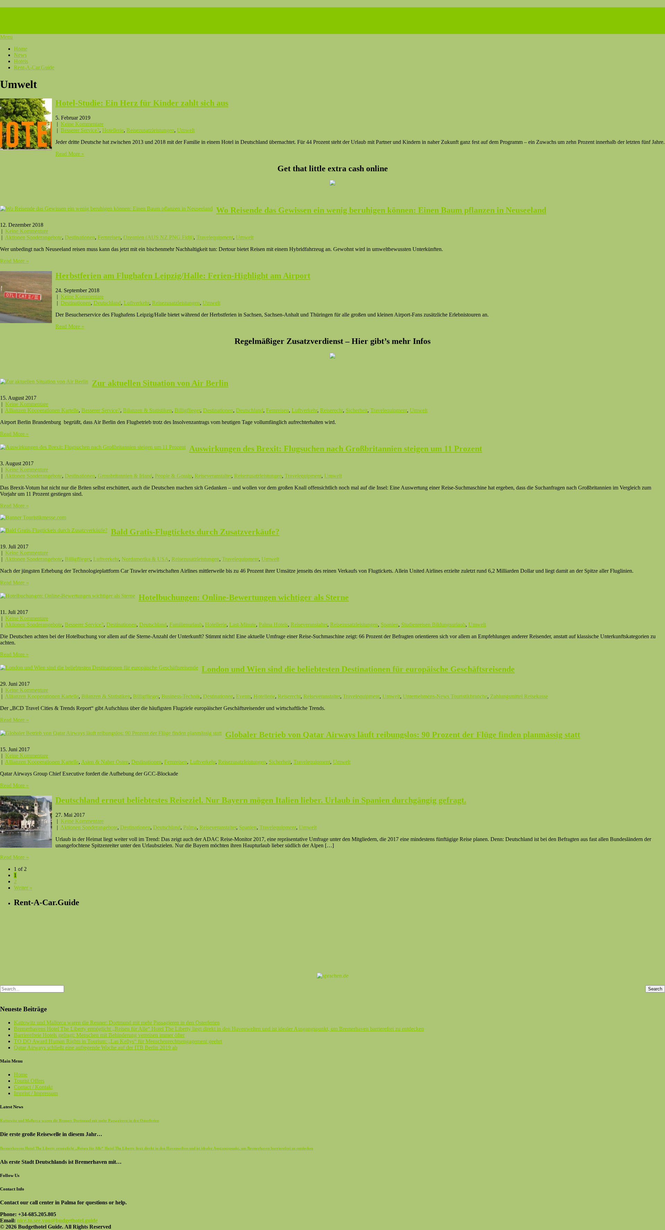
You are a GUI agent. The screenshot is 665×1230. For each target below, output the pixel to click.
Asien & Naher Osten (104, 762)
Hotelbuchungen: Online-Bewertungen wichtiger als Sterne (244, 597)
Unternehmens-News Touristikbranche (445, 696)
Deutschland (107, 303)
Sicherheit (356, 410)
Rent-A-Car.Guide (34, 67)
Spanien (389, 624)
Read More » (69, 154)
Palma (190, 827)
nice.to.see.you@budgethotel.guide (57, 1220)
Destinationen (80, 237)
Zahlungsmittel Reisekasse (519, 696)
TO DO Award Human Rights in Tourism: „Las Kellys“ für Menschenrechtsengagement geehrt (118, 1041)
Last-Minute (242, 624)
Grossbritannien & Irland (125, 476)
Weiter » (23, 888)
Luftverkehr (136, 303)
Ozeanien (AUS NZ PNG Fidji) (158, 237)
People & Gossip (173, 476)
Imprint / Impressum (36, 1093)
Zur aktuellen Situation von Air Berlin (160, 383)
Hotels (21, 61)
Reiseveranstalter (213, 476)
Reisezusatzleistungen (150, 130)
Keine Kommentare (82, 124)
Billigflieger (187, 410)
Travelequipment (214, 237)
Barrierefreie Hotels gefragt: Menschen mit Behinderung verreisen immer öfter (99, 1035)
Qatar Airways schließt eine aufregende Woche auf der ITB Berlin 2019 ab (95, 1047)
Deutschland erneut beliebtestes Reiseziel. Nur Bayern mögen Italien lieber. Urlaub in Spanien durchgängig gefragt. (260, 800)
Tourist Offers (29, 1081)
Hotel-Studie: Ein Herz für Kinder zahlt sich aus (141, 102)
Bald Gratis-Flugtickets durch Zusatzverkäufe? (195, 531)
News (20, 55)
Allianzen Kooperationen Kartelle (42, 410)
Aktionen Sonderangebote (33, 237)
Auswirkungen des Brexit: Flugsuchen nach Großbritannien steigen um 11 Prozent (335, 448)
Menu (6, 37)
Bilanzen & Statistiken (147, 410)
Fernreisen (109, 237)
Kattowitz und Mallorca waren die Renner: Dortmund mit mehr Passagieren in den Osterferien (117, 1022)
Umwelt (186, 130)
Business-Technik (180, 696)
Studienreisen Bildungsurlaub (433, 624)
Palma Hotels (273, 624)
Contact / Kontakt (33, 1087)
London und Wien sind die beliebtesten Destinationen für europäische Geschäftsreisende (358, 669)
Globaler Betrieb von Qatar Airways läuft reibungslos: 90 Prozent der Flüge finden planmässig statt (402, 734)
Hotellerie (113, 130)
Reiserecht (331, 410)
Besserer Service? (80, 130)
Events (243, 696)
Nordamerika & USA (145, 559)
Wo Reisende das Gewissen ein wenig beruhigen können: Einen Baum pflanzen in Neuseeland (381, 210)
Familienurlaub (185, 624)
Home (20, 49)
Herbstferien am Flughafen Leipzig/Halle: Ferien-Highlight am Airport (182, 275)
